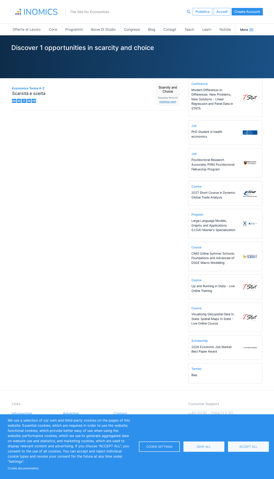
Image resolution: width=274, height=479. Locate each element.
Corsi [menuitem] (53, 29)
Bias (194, 375)
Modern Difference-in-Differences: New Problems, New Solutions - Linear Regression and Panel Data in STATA (212, 99)
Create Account (247, 11)
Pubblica (202, 11)
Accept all (248, 446)
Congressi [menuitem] (132, 29)
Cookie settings (159, 446)
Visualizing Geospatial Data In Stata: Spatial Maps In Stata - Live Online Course (212, 318)
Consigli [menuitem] (169, 29)
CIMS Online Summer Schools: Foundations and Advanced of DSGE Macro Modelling (213, 258)
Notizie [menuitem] (225, 29)
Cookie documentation (23, 468)
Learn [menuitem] (206, 29)
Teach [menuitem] (189, 29)
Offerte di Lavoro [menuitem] (26, 29)
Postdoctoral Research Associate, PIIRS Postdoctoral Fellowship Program (212, 164)
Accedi (222, 11)
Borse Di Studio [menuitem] (103, 29)
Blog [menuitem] (151, 29)
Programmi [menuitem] (74, 29)
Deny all (204, 446)
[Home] (36, 12)
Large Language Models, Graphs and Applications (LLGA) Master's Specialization (213, 225)
